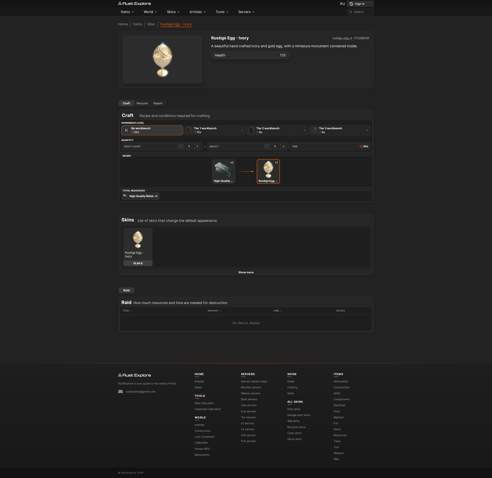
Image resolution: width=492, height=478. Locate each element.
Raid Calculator (204, 403)
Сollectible (201, 442)
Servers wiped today (254, 381)
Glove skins (294, 439)
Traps (337, 441)
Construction (203, 430)
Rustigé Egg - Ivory (176, 24)
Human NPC (202, 448)
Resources (340, 435)
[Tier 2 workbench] (305, 130)
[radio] (152, 130)
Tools (200, 395)
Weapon (339, 453)
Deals (290, 381)
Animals (199, 424)
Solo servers (248, 405)
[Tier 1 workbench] (242, 130)
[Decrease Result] (266, 146)
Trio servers (248, 417)
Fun (336, 423)
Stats (290, 393)
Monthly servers (251, 387)
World (200, 417)
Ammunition (341, 381)
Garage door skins (298, 415)
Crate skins (294, 433)
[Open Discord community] (120, 391)
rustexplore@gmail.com (140, 391)
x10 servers (248, 435)
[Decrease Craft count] (180, 146)
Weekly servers (250, 393)
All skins (295, 401)
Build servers (249, 399)
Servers (248, 374)
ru (342, 4)
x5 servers (247, 429)
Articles (199, 381)
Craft (126, 103)
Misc (151, 24)
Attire (337, 393)
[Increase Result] (283, 146)
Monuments (202, 454)
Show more (246, 272)
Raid (126, 290)
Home (123, 24)
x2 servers (247, 423)
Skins (292, 374)
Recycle (142, 103)
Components (342, 399)
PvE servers (248, 441)
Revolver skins (296, 427)
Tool (336, 447)
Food (337, 411)
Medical (338, 417)
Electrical (339, 405)
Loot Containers (204, 436)
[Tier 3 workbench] (367, 130)
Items (137, 24)
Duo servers (248, 411)
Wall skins (293, 420)
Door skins (293, 409)
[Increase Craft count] (197, 146)
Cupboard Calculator (208, 409)
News (198, 387)
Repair (158, 103)
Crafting (292, 387)
